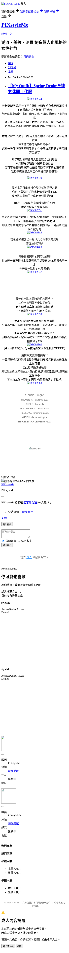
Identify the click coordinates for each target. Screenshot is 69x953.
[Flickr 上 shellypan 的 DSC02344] (34, 98)
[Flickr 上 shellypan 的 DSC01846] (35, 448)
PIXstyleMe (14, 25)
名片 (10, 71)
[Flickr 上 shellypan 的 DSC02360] (34, 344)
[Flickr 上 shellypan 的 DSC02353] (34, 246)
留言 (35, 502)
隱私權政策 (59, 902)
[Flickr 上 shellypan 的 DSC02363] (34, 382)
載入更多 (7, 524)
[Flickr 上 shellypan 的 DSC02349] (34, 177)
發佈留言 (7, 545)
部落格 (12, 67)
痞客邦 (27, 502)
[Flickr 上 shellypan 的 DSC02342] (34, 232)
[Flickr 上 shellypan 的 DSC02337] (34, 272)
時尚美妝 (28, 56)
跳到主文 (6, 34)
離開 (19, 946)
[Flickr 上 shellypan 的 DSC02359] (34, 314)
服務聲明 (35, 906)
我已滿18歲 (8, 946)
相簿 (10, 63)
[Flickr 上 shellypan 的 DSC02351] (34, 210)
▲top (4, 517)
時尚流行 (27, 511)
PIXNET (15, 902)
